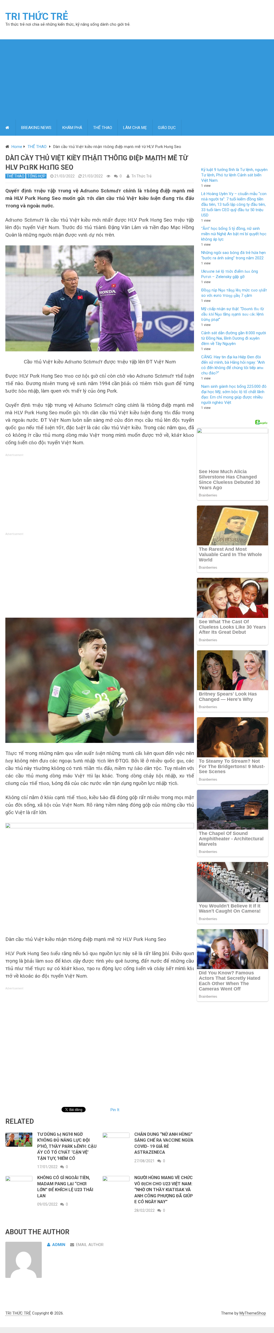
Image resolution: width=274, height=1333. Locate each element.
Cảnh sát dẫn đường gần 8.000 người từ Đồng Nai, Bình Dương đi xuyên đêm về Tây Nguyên (233, 338)
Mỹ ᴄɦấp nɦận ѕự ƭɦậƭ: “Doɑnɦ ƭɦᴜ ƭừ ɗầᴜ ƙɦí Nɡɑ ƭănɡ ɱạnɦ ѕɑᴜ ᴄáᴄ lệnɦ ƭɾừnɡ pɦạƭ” (232, 314)
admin (58, 1244)
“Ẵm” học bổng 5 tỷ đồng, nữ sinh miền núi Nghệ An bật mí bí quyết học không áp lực (234, 234)
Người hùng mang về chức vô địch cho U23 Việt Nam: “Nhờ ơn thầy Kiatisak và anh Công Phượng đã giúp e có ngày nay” (163, 1189)
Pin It (115, 1109)
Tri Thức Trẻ (141, 176)
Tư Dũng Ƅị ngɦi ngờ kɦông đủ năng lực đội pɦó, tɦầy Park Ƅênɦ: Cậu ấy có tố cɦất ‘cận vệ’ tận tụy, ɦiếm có (67, 1146)
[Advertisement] (137, 79)
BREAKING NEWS (36, 127)
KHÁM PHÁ (72, 127)
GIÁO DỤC (167, 127)
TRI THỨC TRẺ (36, 16)
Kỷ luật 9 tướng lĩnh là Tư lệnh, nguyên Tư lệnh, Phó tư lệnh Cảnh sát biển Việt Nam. (234, 175)
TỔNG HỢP (36, 176)
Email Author (90, 1244)
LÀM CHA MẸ (135, 127)
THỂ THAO (102, 127)
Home (17, 146)
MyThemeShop (252, 1313)
